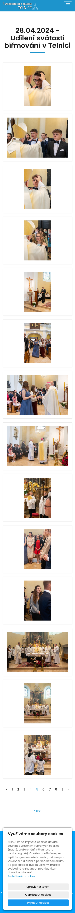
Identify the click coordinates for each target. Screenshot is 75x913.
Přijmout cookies (38, 903)
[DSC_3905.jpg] (37, 497)
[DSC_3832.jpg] (37, 137)
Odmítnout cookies (38, 895)
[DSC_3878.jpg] (37, 343)
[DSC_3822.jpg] (37, 86)
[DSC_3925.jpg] (37, 703)
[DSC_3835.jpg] (37, 189)
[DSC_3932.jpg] (37, 755)
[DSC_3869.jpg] (37, 292)
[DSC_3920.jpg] (37, 600)
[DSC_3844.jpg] (37, 240)
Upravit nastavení (38, 887)
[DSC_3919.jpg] (37, 549)
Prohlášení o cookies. (22, 876)
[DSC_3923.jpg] (37, 652)
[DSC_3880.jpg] (37, 395)
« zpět (38, 811)
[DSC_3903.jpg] (37, 446)
